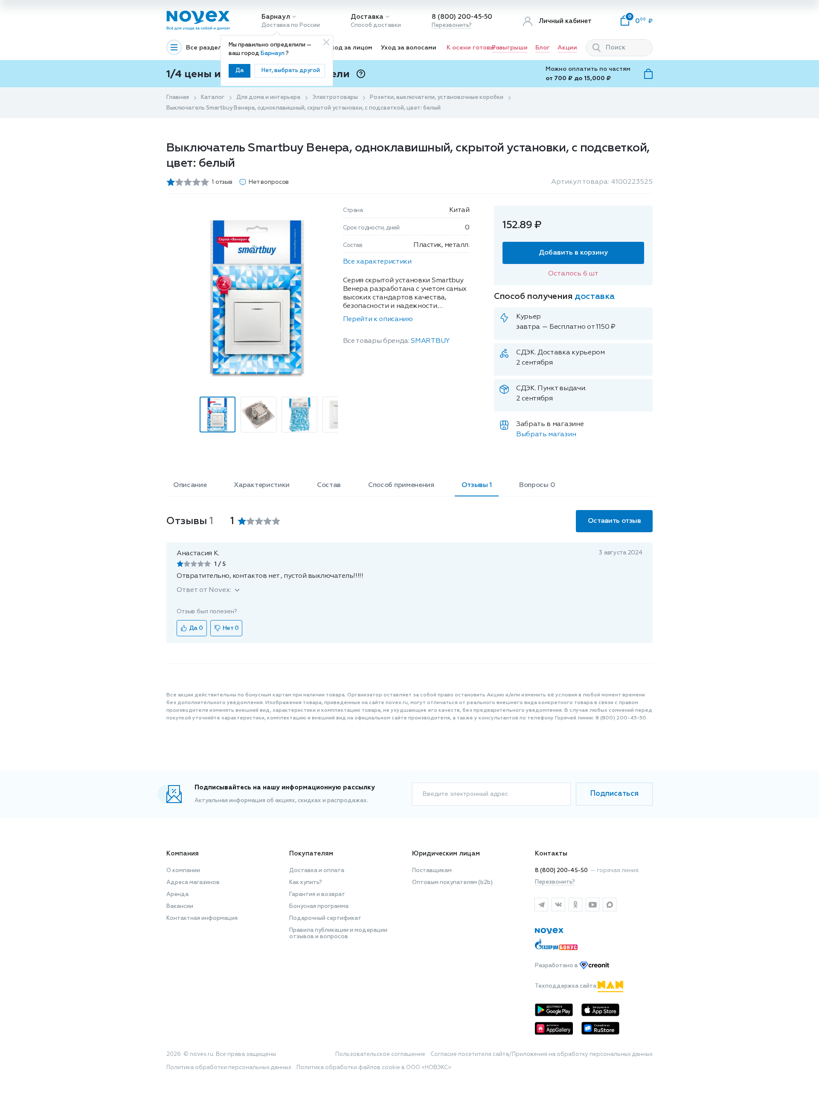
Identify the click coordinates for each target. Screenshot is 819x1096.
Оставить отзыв (614, 521)
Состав (329, 485)
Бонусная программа (319, 906)
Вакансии (179, 906)
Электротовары (335, 97)
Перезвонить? (452, 25)
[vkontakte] (558, 904)
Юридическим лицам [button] (446, 853)
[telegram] (541, 904)
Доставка (367, 17)
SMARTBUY (430, 341)
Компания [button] (182, 853)
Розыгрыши (510, 48)
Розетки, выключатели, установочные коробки (436, 97)
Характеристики (262, 485)
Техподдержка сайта (566, 986)
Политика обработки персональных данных (228, 1067)
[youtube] (592, 904)
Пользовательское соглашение (380, 1054)
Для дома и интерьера (268, 97)
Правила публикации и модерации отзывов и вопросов (338, 933)
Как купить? (305, 882)
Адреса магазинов (193, 882)
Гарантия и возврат (317, 894)
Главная (177, 97)
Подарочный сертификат (325, 918)
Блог (542, 48)
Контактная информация (202, 918)
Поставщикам (432, 870)
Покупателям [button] (311, 853)
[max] (609, 904)
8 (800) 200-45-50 (462, 17)
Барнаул (275, 17)
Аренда (177, 894)
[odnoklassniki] (575, 904)
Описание (189, 485)
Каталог (212, 97)
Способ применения (401, 485)
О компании (183, 870)
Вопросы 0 (537, 485)
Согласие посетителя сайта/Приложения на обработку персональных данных (541, 1054)
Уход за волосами (408, 48)
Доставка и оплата (316, 870)
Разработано (557, 965)
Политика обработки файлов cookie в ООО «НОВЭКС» (373, 1067)
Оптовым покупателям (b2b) (452, 882)
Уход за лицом (350, 48)
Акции (567, 48)
